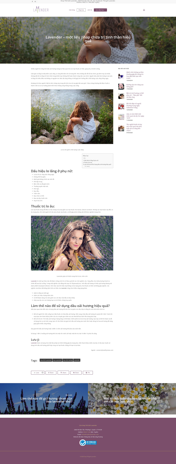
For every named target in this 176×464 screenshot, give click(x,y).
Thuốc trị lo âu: (88, 162)
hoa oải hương (67, 360)
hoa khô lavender (46, 360)
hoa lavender (57, 360)
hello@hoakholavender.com (90, 434)
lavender (77, 360)
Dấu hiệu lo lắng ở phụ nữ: (91, 160)
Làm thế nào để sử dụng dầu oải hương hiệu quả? (97, 164)
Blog (88, 32)
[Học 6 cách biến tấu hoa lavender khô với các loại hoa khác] (132, 398)
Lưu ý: (88, 166)
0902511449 (87, 432)
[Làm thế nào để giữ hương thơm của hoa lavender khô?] (44, 398)
